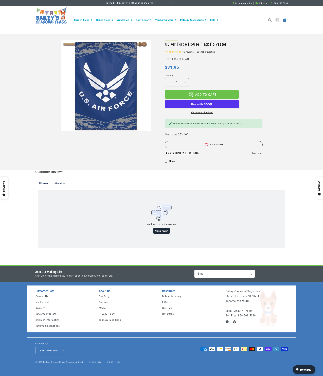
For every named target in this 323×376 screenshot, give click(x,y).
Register (40, 308)
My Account (42, 302)
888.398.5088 (247, 315)
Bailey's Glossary (171, 296)
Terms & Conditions (110, 320)
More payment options (202, 112)
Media (102, 308)
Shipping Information (47, 320)
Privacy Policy (107, 314)
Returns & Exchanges (47, 326)
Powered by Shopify (75, 362)
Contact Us (41, 296)
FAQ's (165, 302)
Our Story (104, 296)
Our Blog (167, 308)
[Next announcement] (173, 3)
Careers (103, 302)
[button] (83, 20)
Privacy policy (94, 362)
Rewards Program (45, 314)
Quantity (169, 75)
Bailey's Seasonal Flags (54, 362)
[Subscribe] (251, 274)
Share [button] (172, 161)
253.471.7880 (243, 310)
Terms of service (112, 362)
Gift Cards (168, 314)
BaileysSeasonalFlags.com (243, 291)
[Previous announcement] (87, 3)
